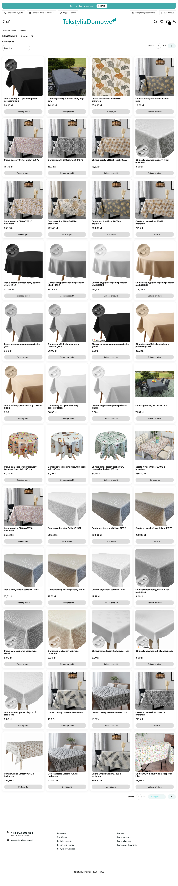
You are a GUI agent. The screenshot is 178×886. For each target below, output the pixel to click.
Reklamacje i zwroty (66, 845)
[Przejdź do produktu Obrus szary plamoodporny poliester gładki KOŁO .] (67, 261)
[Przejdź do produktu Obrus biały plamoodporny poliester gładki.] (111, 384)
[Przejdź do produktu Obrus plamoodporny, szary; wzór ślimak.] (23, 629)
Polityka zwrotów (64, 841)
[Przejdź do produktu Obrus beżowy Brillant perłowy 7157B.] (67, 568)
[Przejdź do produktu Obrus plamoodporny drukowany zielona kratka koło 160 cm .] (111, 445)
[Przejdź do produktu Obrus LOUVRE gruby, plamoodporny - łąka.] (154, 752)
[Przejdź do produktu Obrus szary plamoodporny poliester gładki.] (23, 322)
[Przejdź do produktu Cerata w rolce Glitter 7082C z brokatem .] (23, 200)
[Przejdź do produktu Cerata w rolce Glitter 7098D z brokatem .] (111, 77)
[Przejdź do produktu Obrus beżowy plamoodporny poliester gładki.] (23, 384)
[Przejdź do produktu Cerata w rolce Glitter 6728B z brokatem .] (111, 752)
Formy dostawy (124, 837)
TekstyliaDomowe (9, 31)
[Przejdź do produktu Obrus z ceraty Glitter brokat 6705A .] (111, 691)
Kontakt (120, 833)
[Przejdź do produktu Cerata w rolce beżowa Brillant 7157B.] (154, 507)
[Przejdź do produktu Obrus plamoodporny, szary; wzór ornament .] (154, 138)
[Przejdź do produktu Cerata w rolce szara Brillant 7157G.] (111, 507)
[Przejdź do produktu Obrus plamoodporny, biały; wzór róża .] (111, 629)
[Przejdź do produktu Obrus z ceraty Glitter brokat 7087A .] (111, 138)
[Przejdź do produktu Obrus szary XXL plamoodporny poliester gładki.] (67, 322)
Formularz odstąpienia (127, 845)
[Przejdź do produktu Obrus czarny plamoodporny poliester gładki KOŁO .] (23, 261)
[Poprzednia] (5, 6)
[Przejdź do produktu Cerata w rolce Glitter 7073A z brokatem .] (111, 200)
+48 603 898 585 (22, 832)
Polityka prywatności (66, 849)
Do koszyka (111, 112)
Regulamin (61, 833)
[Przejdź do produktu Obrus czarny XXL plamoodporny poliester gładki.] (23, 77)
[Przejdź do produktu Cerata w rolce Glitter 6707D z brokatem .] (154, 691)
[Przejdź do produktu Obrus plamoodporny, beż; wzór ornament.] (67, 629)
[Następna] (172, 6)
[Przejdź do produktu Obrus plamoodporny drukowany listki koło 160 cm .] (67, 445)
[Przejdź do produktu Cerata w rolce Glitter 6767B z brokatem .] (23, 507)
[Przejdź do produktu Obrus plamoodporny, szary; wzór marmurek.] (154, 568)
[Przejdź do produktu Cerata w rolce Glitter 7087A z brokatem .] (154, 200)
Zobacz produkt (23, 112)
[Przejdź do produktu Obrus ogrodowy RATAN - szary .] (154, 384)
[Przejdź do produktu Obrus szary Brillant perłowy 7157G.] (23, 568)
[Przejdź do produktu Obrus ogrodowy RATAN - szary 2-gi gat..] (67, 77)
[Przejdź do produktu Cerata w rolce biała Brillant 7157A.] (67, 507)
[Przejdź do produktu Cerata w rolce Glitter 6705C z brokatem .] (23, 752)
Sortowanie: (8, 41)
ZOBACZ (101, 6)
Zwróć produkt (63, 837)
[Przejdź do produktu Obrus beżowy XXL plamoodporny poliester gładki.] (154, 322)
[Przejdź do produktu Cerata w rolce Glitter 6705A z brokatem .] (67, 752)
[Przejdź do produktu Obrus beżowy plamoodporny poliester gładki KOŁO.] (154, 261)
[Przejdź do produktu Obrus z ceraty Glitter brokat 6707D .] (67, 138)
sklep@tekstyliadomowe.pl (145, 13)
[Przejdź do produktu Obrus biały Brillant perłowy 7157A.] (111, 568)
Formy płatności (124, 841)
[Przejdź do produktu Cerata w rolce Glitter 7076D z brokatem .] (67, 200)
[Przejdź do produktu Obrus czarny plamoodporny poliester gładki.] (111, 322)
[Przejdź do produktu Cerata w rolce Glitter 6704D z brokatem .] (154, 445)
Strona (151, 46)
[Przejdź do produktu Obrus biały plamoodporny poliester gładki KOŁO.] (111, 261)
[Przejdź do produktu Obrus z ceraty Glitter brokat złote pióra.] (154, 77)
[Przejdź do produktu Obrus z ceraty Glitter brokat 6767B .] (23, 138)
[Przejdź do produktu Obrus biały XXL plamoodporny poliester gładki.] (67, 384)
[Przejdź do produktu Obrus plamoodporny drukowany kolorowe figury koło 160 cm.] (23, 445)
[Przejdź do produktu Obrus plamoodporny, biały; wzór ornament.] (23, 691)
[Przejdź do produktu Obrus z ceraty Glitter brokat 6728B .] (67, 691)
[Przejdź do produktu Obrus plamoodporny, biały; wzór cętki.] (154, 629)
